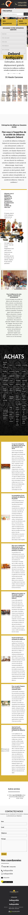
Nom (2, 821)
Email (2, 827)
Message (3, 839)
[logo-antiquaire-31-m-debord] (3, 4)
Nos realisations (7, 22)
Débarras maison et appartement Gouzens (11, 797)
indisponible (22, 3)
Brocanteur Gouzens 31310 (20, 797)
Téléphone (4, 833)
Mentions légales (14, 908)
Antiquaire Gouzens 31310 (16, 797)
